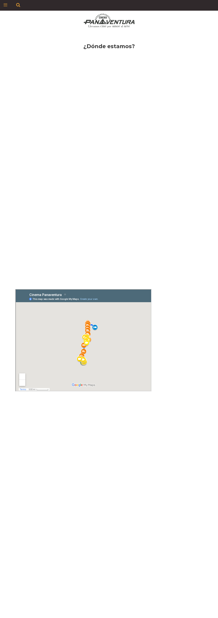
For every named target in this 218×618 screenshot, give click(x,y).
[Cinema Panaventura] (109, 19)
